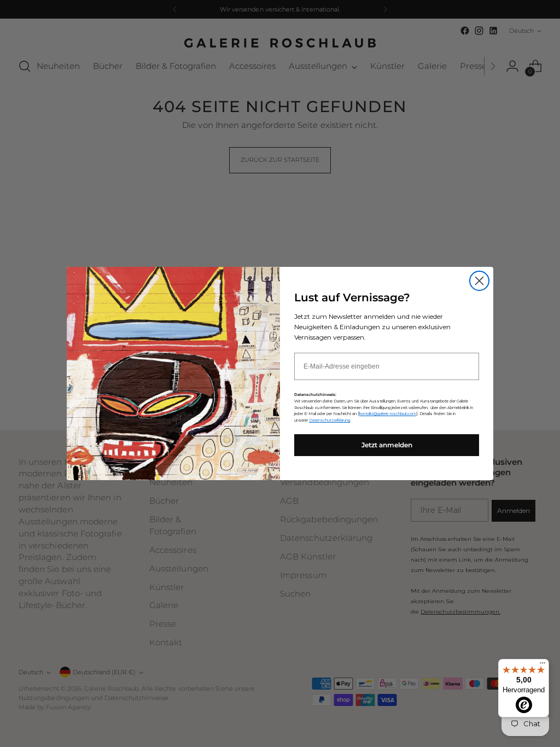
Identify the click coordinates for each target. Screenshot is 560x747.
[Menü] (542, 665)
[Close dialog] (479, 280)
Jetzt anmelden (386, 445)
